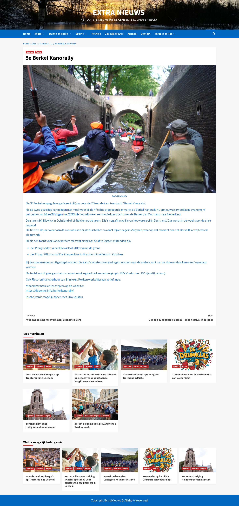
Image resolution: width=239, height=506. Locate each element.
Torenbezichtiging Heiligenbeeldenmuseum (40, 425)
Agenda (132, 33)
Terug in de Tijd (163, 33)
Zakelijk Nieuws (114, 33)
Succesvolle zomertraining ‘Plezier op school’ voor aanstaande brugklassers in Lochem (95, 378)
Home (26, 33)
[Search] (214, 34)
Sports (80, 33)
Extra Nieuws (119, 12)
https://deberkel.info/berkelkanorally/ (50, 290)
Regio (37, 33)
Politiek (96, 33)
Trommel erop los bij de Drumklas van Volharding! (157, 478)
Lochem (39, 366)
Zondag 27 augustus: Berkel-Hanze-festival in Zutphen (181, 317)
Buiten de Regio (58, 33)
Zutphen (105, 416)
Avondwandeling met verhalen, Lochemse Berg (53, 317)
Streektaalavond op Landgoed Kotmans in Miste (141, 376)
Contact (145, 33)
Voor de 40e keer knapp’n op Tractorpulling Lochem (42, 376)
